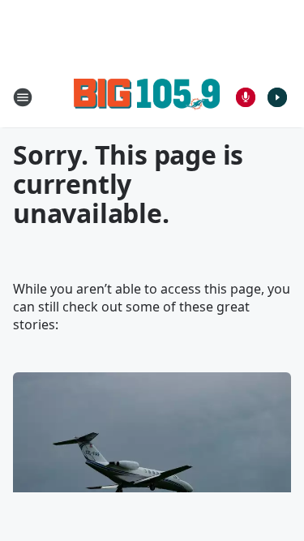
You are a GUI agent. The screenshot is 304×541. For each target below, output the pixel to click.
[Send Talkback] (245, 97)
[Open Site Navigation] (22, 97)
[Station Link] (147, 97)
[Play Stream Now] (277, 97)
